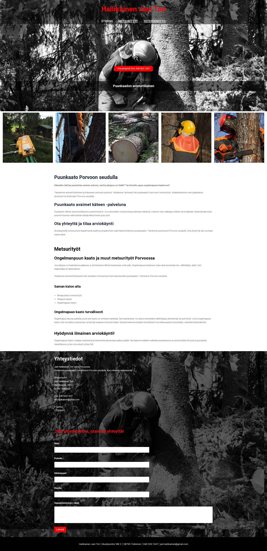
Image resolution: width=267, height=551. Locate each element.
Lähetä (60, 529)
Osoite (57, 488)
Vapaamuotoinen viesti (66, 503)
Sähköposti (61, 473)
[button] (133, 68)
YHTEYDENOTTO (154, 21)
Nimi (57, 443)
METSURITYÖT (128, 21)
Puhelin (59, 458)
